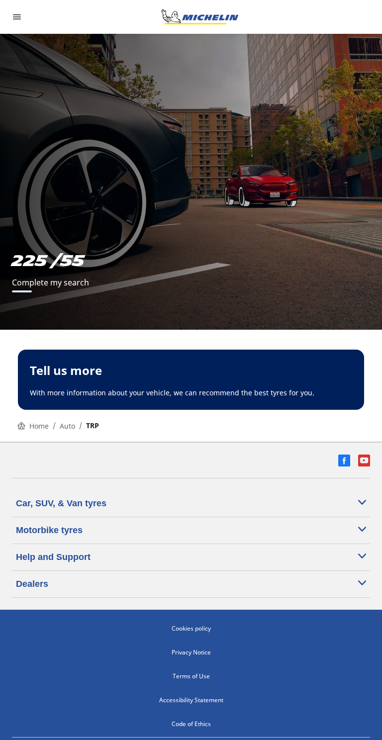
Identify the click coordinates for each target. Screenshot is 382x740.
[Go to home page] (200, 17)
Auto (67, 426)
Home (39, 426)
